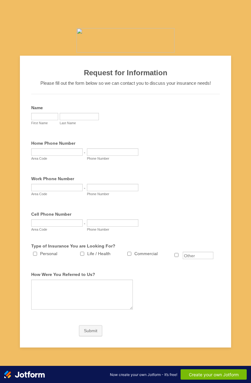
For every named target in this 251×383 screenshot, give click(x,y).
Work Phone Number (52, 178)
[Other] (182, 255)
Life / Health (99, 253)
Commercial (146, 253)
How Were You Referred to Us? (63, 274)
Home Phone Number (53, 143)
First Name (39, 123)
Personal (48, 253)
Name (37, 107)
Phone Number (98, 158)
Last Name (68, 123)
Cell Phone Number (51, 214)
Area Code (39, 158)
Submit (90, 330)
